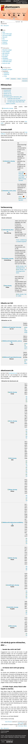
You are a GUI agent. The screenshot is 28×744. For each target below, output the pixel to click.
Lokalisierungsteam (22, 241)
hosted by (3, 1)
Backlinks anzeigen (7, 69)
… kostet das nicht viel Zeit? (13, 98)
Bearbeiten (13, 78)
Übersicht (4, 37)
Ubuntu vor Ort (7, 93)
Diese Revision (8, 721)
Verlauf (19, 78)
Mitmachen (14, 17)
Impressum (16, 737)
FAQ (3, 39)
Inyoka (7, 731)
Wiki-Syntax (5, 55)
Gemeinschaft (7, 90)
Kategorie (4, 42)
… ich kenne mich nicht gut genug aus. (16, 100)
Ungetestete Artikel (7, 60)
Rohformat (6, 74)
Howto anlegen (6, 51)
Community (20, 726)
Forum (9, 13)
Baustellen (5, 56)
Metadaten (6, 73)
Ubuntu (25, 726)
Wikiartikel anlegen (7, 50)
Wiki (14, 13)
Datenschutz (11, 737)
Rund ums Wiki (6, 63)
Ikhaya (18, 13)
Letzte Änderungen (7, 34)
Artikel (7, 78)
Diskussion (24, 78)
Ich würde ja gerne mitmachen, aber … (13, 97)
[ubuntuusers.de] (10, 8)
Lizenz (2, 737)
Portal (4, 13)
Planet (24, 13)
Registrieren (24, 2)
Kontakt (6, 737)
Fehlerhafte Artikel (6, 61)
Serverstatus (22, 737)
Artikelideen (5, 58)
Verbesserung (7, 92)
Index (3, 32)
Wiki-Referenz (5, 53)
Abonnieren (24, 81)
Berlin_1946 (20, 723)
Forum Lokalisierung (21, 240)
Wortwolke (5, 44)
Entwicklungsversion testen (21, 271)
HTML (5, 76)
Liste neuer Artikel (6, 35)
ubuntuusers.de (8, 95)
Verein (20, 196)
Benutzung (5, 40)
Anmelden (18, 2)
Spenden (21, 180)
